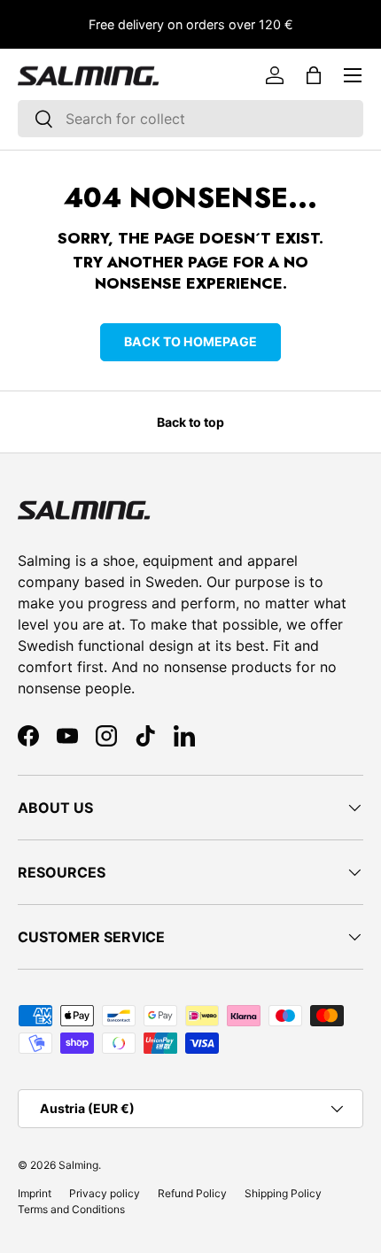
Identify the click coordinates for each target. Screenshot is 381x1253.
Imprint (34, 1193)
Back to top (190, 421)
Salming (78, 1165)
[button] (313, 75)
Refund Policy (192, 1193)
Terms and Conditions (71, 1209)
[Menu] (352, 75)
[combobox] (190, 118)
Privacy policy (104, 1193)
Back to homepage (190, 341)
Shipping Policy (283, 1193)
